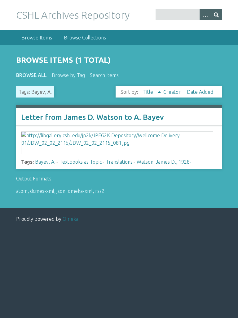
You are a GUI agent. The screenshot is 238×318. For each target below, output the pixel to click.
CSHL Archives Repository (73, 14)
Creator (172, 92)
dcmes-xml (42, 191)
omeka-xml (80, 191)
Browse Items (36, 37)
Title (148, 92)
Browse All (31, 75)
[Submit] (216, 14)
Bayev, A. (45, 162)
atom (22, 191)
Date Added (200, 92)
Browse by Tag (68, 75)
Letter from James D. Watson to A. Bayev (92, 117)
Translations (119, 162)
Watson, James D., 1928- (164, 162)
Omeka (70, 219)
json (61, 191)
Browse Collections (85, 37)
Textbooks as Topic (81, 162)
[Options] (205, 14)
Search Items (104, 75)
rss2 (99, 191)
